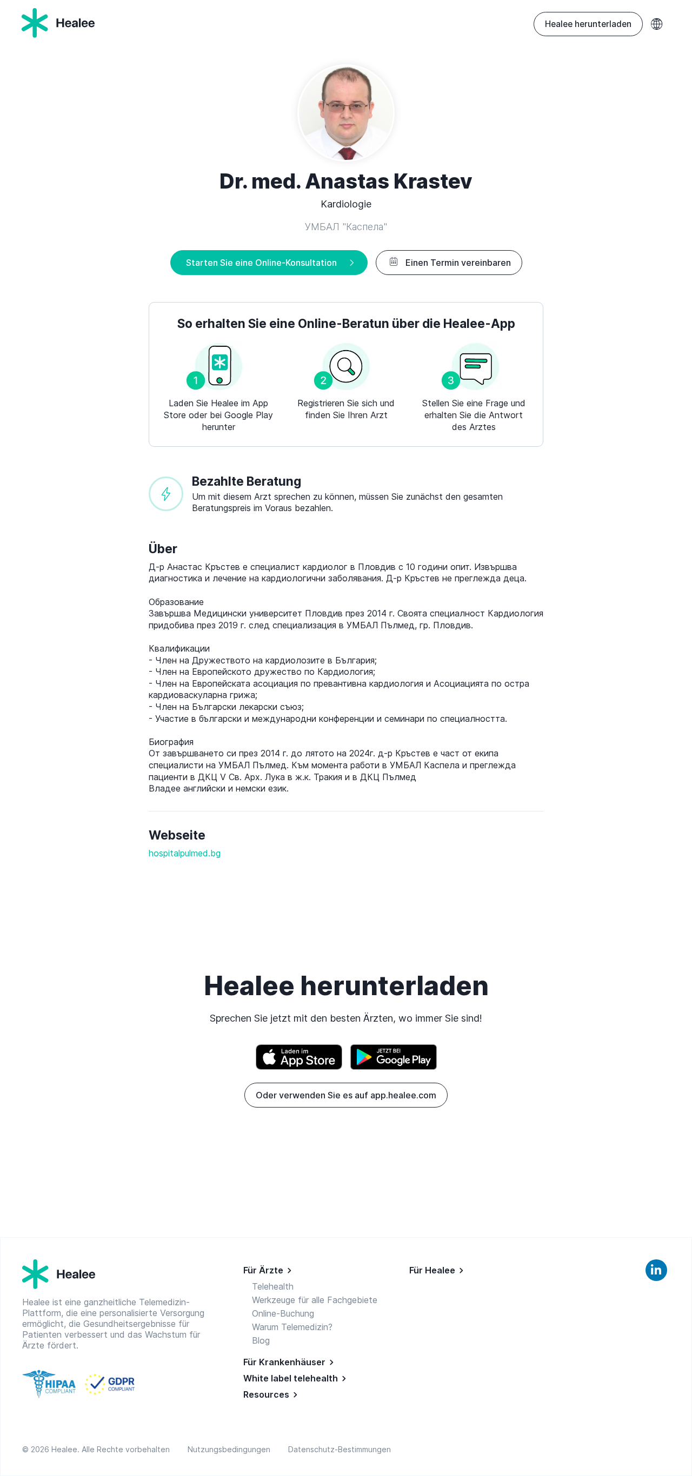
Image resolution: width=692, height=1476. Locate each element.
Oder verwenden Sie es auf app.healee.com (346, 1095)
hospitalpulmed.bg (185, 853)
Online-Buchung (283, 1313)
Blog (261, 1340)
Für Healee (432, 1270)
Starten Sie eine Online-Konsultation (261, 262)
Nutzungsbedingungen (231, 1449)
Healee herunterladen (588, 24)
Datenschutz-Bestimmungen (339, 1449)
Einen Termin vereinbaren (458, 262)
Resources (266, 1394)
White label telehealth (290, 1378)
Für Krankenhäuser (284, 1362)
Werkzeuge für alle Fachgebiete (314, 1299)
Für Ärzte (263, 1270)
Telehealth (273, 1286)
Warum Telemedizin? (292, 1326)
